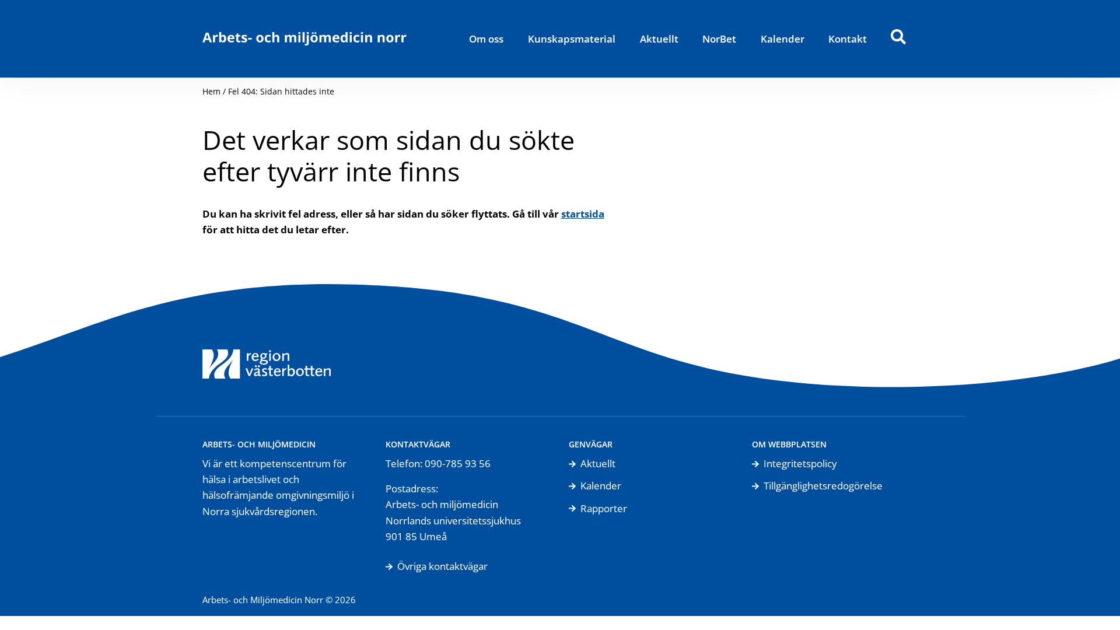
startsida (582, 213)
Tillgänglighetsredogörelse (823, 485)
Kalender (782, 39)
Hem (211, 91)
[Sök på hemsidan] (898, 39)
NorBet (719, 39)
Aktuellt (659, 39)
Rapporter (603, 508)
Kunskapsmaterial (571, 39)
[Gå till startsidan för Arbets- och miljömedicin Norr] (304, 39)
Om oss (486, 39)
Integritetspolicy (800, 463)
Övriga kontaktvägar (442, 566)
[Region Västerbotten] (266, 350)
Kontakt (847, 39)
